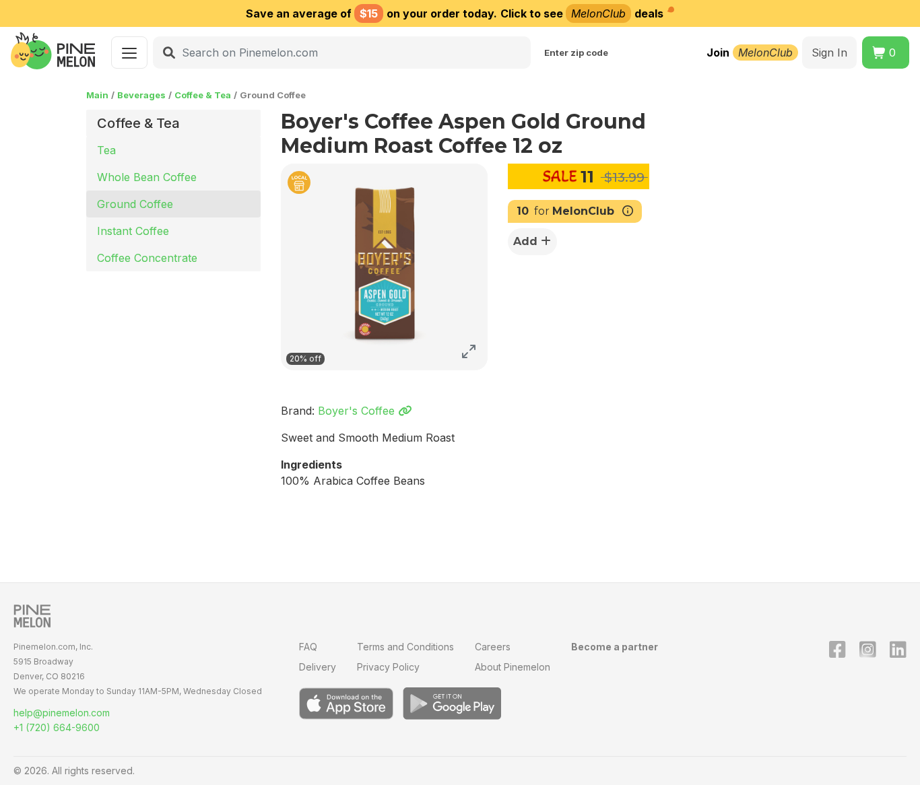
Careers (493, 646)
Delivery (317, 667)
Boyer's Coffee (358, 410)
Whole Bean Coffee (147, 177)
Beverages (141, 95)
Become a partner (614, 646)
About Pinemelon (512, 667)
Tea (106, 150)
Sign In (829, 52)
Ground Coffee (135, 204)
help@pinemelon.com (61, 712)
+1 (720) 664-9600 (56, 727)
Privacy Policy (388, 667)
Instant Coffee (133, 231)
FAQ (308, 646)
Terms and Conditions (405, 646)
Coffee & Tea (202, 95)
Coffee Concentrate (147, 258)
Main (97, 95)
